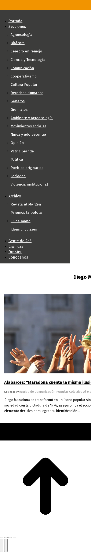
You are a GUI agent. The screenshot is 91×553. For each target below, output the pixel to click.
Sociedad (9, 391)
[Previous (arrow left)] (1, 545)
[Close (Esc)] (1, 537)
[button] (35, 14)
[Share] (6, 537)
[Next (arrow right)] (6, 545)
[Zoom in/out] (14, 537)
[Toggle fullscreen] (10, 537)
